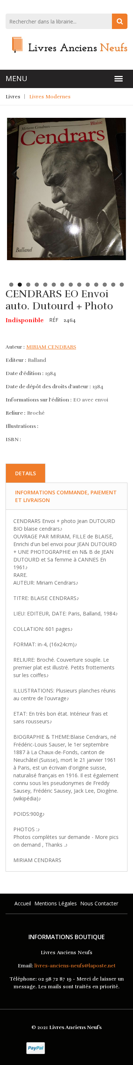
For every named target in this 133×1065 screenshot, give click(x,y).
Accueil (22, 903)
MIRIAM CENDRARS (51, 347)
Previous (18, 167)
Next (115, 167)
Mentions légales (55, 903)
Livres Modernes (50, 97)
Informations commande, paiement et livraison (66, 496)
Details (25, 473)
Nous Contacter (99, 903)
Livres (13, 97)
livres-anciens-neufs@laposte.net (75, 966)
